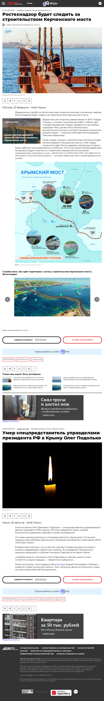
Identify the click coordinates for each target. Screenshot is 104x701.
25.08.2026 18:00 (8, 429)
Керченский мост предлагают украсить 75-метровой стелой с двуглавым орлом (30, 387)
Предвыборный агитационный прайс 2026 (37, 654)
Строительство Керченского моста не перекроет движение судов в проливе (28, 378)
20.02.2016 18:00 (8, 10)
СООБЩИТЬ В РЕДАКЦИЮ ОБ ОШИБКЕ (70, 654)
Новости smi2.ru (10, 421)
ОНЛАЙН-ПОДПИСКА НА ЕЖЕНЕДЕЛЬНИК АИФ (58, 648)
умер (63, 564)
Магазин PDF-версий (86, 648)
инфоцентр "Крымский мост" (13, 95)
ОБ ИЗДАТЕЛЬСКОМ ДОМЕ (29, 648)
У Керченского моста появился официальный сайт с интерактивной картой (81, 387)
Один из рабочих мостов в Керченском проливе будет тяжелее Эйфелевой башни (80, 378)
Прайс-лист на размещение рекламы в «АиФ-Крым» (51, 651)
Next (97, 299)
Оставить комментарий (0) (82, 340)
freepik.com (7, 510)
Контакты (24, 651)
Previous (7, 299)
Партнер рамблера (42, 691)
